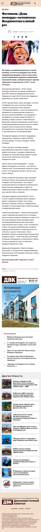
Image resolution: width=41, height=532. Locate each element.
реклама (21, 508)
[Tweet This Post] (18, 37)
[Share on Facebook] (14, 37)
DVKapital (15, 31)
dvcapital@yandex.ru (11, 516)
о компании (14, 508)
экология (11, 271)
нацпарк (5, 271)
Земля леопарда (32, 269)
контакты (27, 508)
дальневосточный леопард (16, 269)
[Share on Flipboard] (22, 37)
